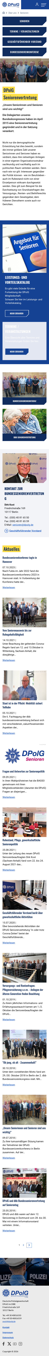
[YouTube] (14, 1343)
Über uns (12, 13)
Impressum (8, 1332)
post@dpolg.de (9, 1321)
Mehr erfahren (16, 313)
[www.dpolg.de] (4, 13)
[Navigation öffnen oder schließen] (42, 4)
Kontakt (6, 1327)
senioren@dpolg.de (22, 524)
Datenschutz (8, 1337)
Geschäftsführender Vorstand (25, 41)
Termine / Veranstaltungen (24, 31)
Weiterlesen (9, 587)
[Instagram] (19, 1343)
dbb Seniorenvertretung (25, 437)
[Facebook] (4, 1343)
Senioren (24, 13)
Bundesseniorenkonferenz (24, 52)
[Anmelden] (36, 4)
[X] (8, 1343)
